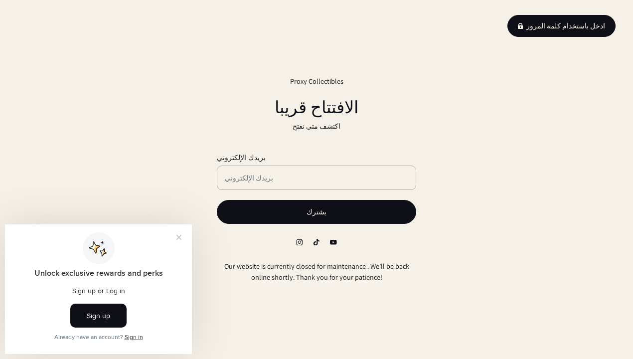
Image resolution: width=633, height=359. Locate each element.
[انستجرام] (299, 242)
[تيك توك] (316, 242)
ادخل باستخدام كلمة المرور (565, 25)
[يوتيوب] (333, 242)
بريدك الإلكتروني (241, 157)
